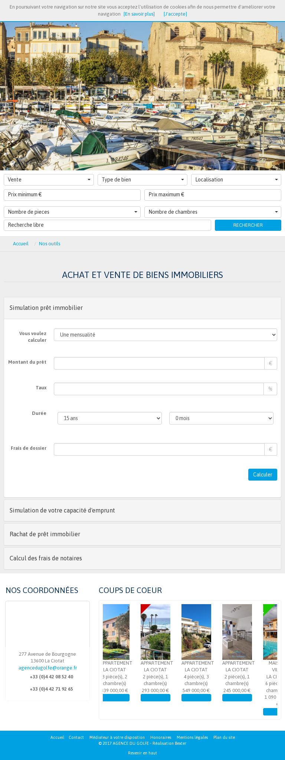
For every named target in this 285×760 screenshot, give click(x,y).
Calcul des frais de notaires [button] (46, 558)
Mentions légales (192, 737)
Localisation (209, 180)
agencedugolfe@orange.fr (48, 668)
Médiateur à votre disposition (117, 737)
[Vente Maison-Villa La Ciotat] (251, 632)
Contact (76, 737)
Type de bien (116, 180)
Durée (39, 413)
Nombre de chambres (172, 212)
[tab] (142, 308)
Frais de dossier (28, 448)
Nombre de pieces (28, 212)
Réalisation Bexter (169, 743)
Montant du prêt (27, 362)
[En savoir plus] (139, 14)
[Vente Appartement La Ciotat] (129, 632)
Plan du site (224, 737)
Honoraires (160, 737)
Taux (41, 387)
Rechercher (248, 225)
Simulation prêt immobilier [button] (46, 307)
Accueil (57, 737)
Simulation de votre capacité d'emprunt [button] (62, 510)
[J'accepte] (175, 14)
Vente (15, 180)
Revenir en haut (142, 753)
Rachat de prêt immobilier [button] (45, 534)
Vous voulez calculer (32, 337)
